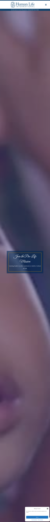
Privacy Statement (40, 519)
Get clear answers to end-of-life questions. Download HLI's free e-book (25, 9)
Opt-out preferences (34, 519)
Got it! (37, 517)
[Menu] (45, 4)
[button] (47, 508)
